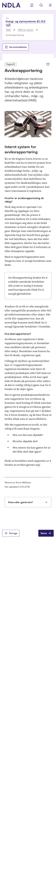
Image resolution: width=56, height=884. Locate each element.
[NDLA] (11, 5)
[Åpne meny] (50, 5)
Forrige (13, 533)
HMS (8, 29)
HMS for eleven (25, 29)
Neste (44, 533)
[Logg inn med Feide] (31, 5)
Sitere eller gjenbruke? (20, 502)
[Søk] (41, 5)
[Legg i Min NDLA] (48, 64)
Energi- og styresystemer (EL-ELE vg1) (26, 23)
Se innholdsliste (17, 47)
